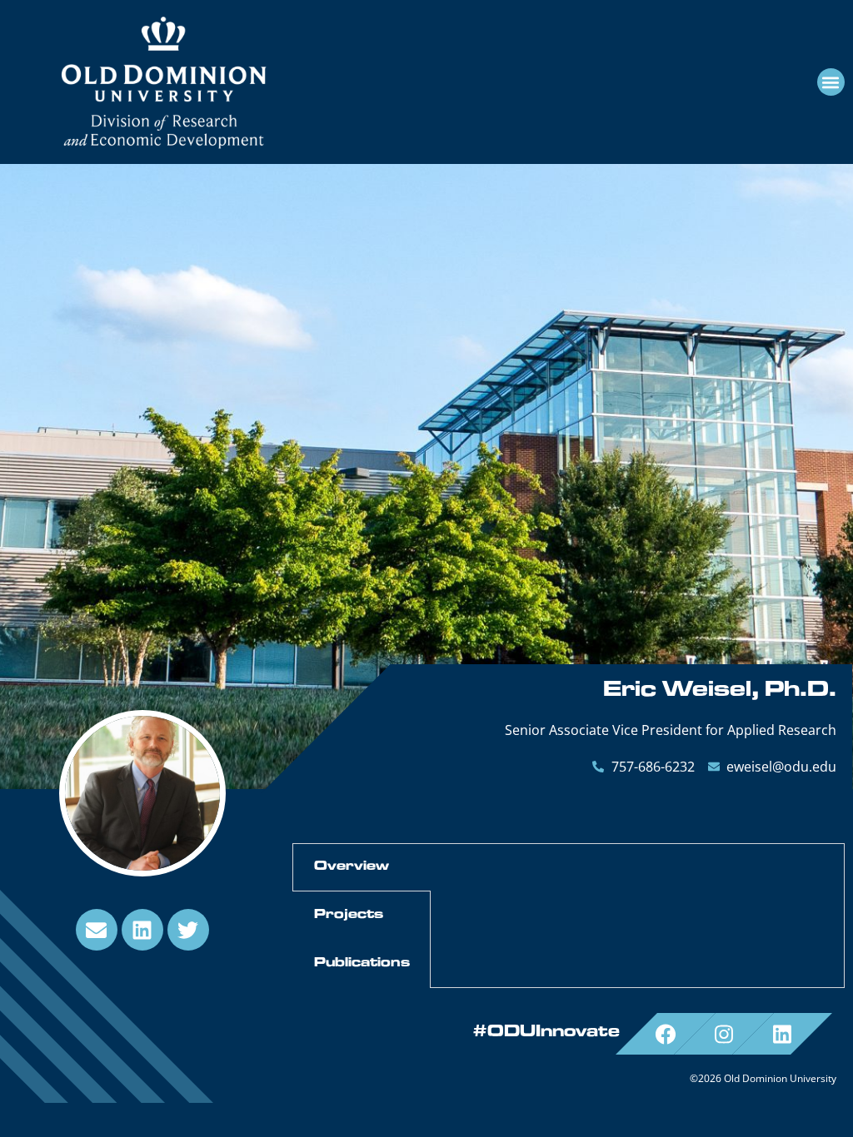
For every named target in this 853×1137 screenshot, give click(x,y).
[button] (831, 82)
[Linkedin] (142, 930)
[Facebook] (666, 1034)
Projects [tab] (348, 915)
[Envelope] (96, 930)
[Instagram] (724, 1034)
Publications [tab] (362, 964)
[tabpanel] (637, 860)
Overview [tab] (351, 867)
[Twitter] (188, 930)
